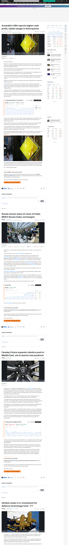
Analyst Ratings (63, 4)
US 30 (48, 36)
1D (5, 105)
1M (9, 105)
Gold (5, 274)
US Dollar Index (9, 303)
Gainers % (53, 84)
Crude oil (20, 276)
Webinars (49, 117)
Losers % (58, 84)
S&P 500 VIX (49, 44)
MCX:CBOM (33, 264)
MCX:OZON (27, 261)
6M (11, 105)
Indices (48, 25)
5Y (14, 105)
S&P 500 (48, 41)
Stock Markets (19, 4)
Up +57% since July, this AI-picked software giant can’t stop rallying (56, 55)
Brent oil (21, 277)
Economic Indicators (24, 4)
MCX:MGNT (17, 258)
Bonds (57, 25)
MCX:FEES (6, 257)
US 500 (48, 38)
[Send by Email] (20, 188)
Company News (43, 4)
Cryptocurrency (33, 4)
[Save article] (38, 31)
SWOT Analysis (57, 4)
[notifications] (64, 0)
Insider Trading (38, 4)
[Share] (35, 31)
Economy (29, 4)
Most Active (49, 84)
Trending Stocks (50, 126)
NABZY (7, 85)
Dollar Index (49, 46)
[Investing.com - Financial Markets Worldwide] (6, 1)
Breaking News (4, 4)
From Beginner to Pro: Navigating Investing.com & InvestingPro (55, 120)
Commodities (14, 4)
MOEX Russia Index (20, 253)
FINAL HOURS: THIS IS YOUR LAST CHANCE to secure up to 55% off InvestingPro (56, 60)
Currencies (9, 4)
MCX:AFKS (31, 263)
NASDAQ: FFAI (30, 388)
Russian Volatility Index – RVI (12, 271)
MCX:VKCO (15, 259)
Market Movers (50, 82)
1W (7, 105)
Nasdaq (48, 43)
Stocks (60, 25)
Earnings (48, 4)
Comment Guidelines (5, 203)
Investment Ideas (52, 4)
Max (16, 105)
